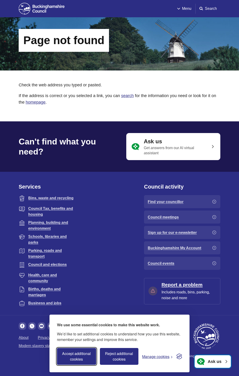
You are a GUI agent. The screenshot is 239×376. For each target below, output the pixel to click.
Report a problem (182, 284)
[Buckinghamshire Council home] (206, 336)
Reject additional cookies (119, 356)
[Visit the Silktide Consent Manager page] (179, 356)
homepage (36, 102)
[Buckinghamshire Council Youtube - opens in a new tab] (41, 326)
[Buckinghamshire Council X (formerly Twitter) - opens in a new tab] (32, 326)
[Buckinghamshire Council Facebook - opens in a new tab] (22, 326)
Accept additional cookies (76, 356)
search (127, 95)
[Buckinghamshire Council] (42, 8)
